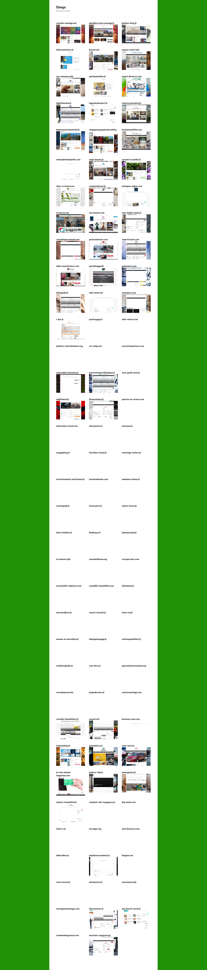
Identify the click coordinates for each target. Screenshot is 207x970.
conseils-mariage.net (66, 23)
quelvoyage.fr (96, 319)
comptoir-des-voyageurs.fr (102, 802)
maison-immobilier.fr (66, 802)
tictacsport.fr (95, 505)
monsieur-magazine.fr (100, 935)
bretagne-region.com (132, 186)
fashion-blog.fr (129, 23)
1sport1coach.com (130, 239)
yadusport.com (129, 266)
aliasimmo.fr (128, 585)
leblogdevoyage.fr (98, 639)
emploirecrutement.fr (99, 855)
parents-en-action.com (133, 399)
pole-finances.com (130, 828)
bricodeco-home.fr (98, 452)
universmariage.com (132, 692)
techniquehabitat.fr (131, 639)
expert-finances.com (132, 76)
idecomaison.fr (96, 908)
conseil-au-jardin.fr (131, 159)
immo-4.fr (61, 828)
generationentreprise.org (134, 665)
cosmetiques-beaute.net (67, 239)
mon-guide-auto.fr (131, 372)
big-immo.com (129, 802)
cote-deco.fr (95, 665)
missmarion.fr (96, 425)
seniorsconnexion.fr (131, 103)
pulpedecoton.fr (97, 692)
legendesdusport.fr (98, 103)
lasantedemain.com (98, 479)
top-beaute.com (96, 212)
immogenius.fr (129, 772)
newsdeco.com (129, 292)
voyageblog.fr (63, 452)
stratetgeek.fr (63, 505)
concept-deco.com (130, 559)
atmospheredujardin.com (68, 159)
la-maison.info (63, 559)
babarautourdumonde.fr (68, 129)
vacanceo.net (62, 212)
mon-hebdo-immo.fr (131, 212)
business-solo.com (131, 719)
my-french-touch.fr (131, 908)
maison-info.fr (96, 772)
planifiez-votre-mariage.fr (101, 23)
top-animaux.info (64, 76)
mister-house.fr (129, 505)
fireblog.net (95, 532)
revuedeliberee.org (98, 559)
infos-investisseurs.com (67, 266)
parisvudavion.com (98, 239)
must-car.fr (127, 612)
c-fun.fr (60, 319)
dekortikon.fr (62, 855)
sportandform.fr (64, 612)
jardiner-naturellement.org (69, 346)
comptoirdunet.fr (97, 186)
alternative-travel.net (67, 425)
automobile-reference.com (69, 585)
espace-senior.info (130, 49)
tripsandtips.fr (63, 745)
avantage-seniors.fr (131, 452)
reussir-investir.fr (97, 612)
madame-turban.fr (131, 479)
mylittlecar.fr (62, 399)
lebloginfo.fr (62, 292)
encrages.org (95, 828)
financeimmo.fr (96, 399)
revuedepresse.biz (64, 692)
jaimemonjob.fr (129, 532)
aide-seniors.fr (96, 292)
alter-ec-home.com (65, 186)
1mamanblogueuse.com (67, 935)
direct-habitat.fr (64, 532)
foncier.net (94, 49)
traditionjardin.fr (64, 665)
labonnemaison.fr (65, 49)
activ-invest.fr (63, 882)
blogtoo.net (127, 855)
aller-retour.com (130, 319)
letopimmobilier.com (132, 129)
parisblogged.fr (96, 266)
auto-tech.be (128, 745)
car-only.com (95, 346)
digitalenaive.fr (63, 103)
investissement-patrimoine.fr (70, 479)
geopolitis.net (96, 745)
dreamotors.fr (95, 882)
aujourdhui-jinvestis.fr (67, 372)
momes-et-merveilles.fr (67, 639)
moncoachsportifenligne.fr (102, 372)
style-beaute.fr (96, 159)
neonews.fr (127, 425)
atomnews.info (129, 882)
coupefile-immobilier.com (101, 585)
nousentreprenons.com (133, 346)
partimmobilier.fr (97, 76)
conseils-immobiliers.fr (67, 719)
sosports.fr (94, 719)
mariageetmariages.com (67, 908)
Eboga (61, 7)
